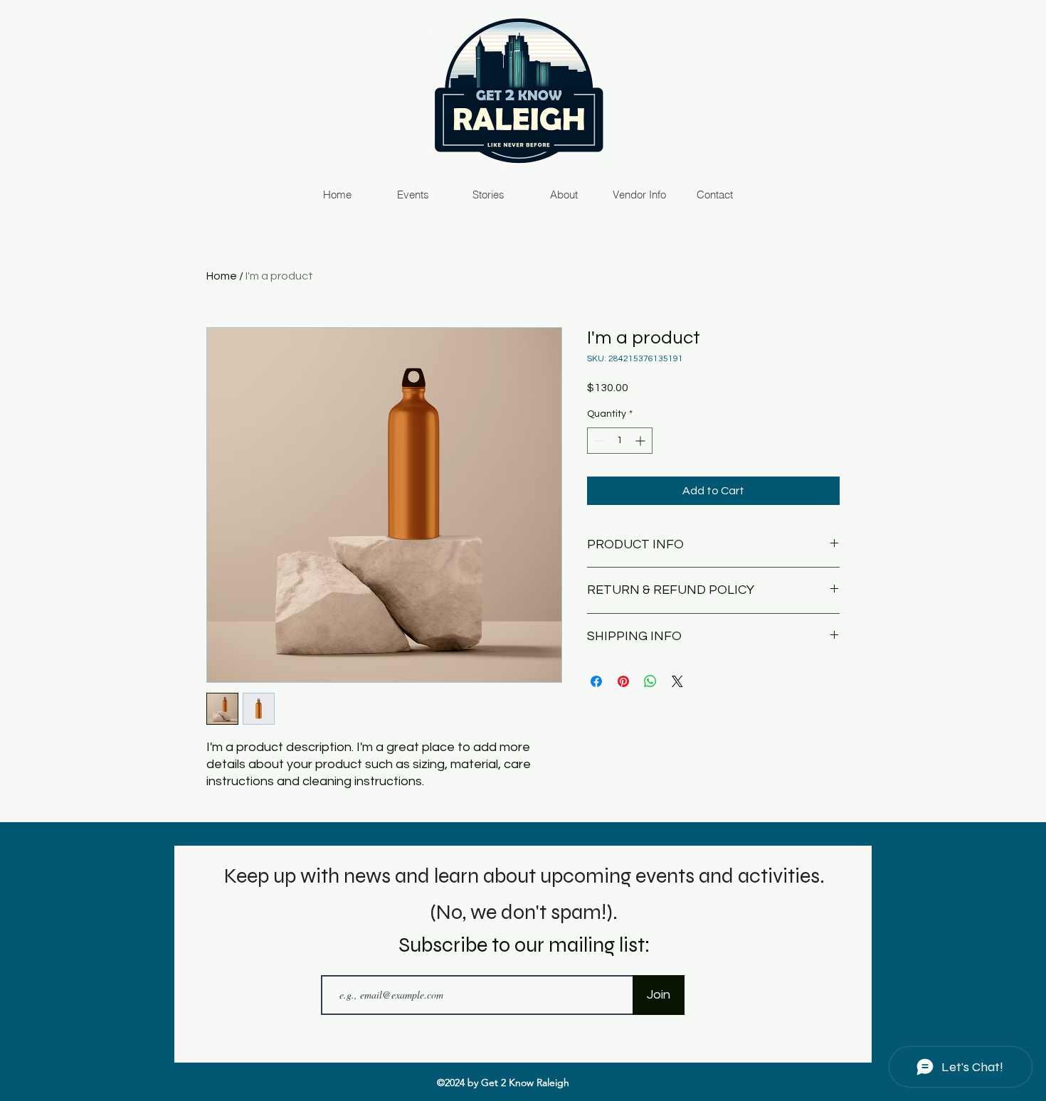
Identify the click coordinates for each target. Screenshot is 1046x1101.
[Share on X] (677, 681)
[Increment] (641, 440)
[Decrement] (598, 440)
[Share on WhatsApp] (650, 681)
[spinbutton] (620, 440)
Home (221, 276)
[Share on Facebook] (596, 681)
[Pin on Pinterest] (623, 681)
